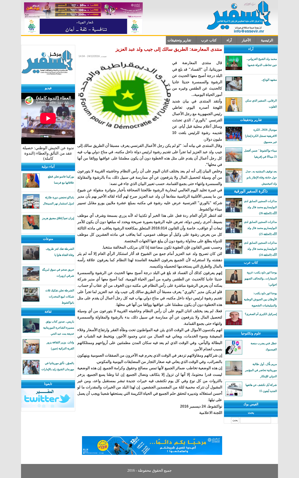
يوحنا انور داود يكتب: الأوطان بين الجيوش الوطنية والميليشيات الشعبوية (260, 299)
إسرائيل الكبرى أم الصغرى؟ (261, 314)
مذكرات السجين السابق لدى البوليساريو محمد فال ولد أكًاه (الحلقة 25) (260, 228)
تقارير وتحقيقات (179, 40)
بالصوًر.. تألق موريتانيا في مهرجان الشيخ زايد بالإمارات (57, 366)
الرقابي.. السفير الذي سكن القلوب (261, 103)
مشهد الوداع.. (269, 79)
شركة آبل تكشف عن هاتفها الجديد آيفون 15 (261, 388)
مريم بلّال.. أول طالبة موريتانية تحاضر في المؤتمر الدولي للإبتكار (261, 370)
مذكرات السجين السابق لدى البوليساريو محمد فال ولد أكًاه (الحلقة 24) (260, 249)
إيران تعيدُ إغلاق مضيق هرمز (58, 218)
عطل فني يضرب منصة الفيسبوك (264, 346)
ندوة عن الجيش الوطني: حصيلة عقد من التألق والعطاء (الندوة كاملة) (48, 153)
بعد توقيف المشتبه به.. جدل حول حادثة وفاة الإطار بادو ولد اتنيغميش (261, 177)
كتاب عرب (209, 40)
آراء (229, 40)
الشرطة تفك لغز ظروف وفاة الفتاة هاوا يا (60, 252)
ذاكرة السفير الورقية (251, 191)
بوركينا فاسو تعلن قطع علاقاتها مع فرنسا (61, 179)
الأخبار (246, 40)
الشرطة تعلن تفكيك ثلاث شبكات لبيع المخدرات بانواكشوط (59, 296)
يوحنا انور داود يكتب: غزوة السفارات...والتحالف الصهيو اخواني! (261, 278)
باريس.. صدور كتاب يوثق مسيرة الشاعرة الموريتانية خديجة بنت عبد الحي (58, 327)
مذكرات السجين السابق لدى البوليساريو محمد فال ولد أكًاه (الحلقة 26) (260, 207)
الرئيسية (267, 40)
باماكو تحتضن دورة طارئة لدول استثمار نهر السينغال (58, 200)
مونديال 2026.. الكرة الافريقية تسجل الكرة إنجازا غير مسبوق (261, 136)
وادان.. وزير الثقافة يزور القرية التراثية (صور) (60, 345)
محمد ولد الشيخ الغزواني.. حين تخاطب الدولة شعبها (261, 62)
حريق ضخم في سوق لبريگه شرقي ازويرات (58, 272)
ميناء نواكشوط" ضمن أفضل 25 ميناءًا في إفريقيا (260, 153)
